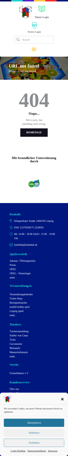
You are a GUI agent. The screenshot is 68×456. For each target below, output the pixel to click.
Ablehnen (34, 432)
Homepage (34, 132)
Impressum (52, 451)
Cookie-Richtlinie (18, 451)
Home (12, 71)
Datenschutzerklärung (36, 451)
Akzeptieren (34, 422)
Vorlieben (34, 442)
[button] (62, 399)
